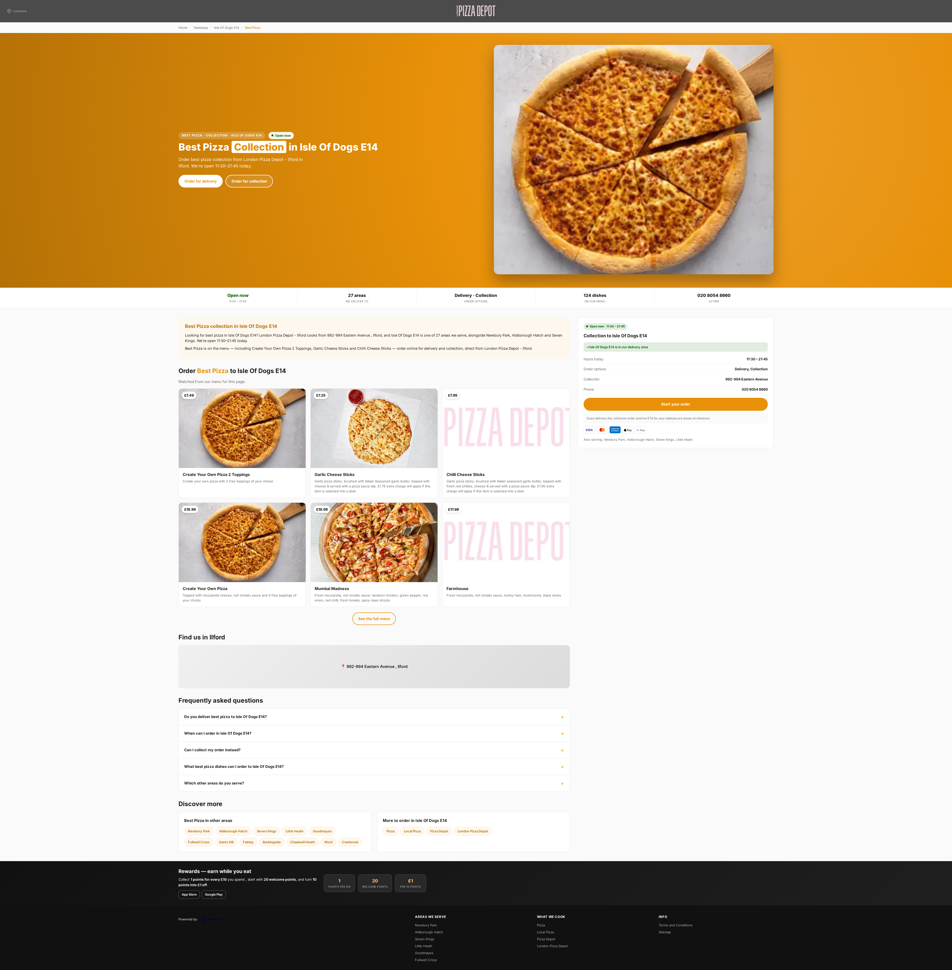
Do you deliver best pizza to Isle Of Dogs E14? (225, 716)
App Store (189, 894)
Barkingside (272, 842)
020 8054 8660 (714, 295)
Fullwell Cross (198, 842)
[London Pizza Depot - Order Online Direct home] (476, 11)
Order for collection (249, 181)
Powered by (187, 919)
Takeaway (200, 28)
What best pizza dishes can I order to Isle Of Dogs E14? (234, 766)
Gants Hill (226, 842)
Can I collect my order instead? (212, 750)
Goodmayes (322, 831)
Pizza (390, 831)
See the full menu (374, 618)
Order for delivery (200, 181)
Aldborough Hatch (233, 831)
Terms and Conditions (675, 925)
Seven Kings (266, 831)
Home (182, 28)
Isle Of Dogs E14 (226, 28)
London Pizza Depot (473, 831)
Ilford (328, 842)
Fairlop (248, 842)
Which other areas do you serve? (214, 783)
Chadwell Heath (302, 842)
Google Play (214, 894)
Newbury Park (199, 831)
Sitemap (665, 932)
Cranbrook (350, 842)
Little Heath (294, 831)
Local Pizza (412, 831)
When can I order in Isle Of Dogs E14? (217, 733)
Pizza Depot (439, 831)
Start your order (675, 404)
